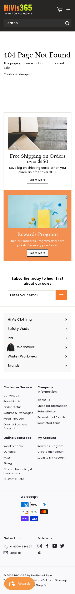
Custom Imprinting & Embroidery (18, 471)
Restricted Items (49, 423)
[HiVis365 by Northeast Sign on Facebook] (47, 546)
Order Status (12, 407)
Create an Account (51, 452)
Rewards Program (50, 446)
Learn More (37, 180)
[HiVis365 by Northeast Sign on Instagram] (40, 546)
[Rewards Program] (37, 211)
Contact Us (11, 396)
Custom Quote (14, 479)
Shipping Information (52, 406)
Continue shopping (18, 74)
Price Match (12, 401)
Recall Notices (14, 419)
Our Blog (10, 452)
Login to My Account (52, 458)
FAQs (7, 458)
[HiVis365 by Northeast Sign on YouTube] (54, 546)
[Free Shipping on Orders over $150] (37, 133)
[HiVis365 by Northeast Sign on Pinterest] (40, 553)
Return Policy (47, 411)
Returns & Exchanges (18, 413)
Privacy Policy (41, 580)
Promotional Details (51, 417)
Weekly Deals (13, 446)
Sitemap (61, 580)
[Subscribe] (61, 295)
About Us (44, 400)
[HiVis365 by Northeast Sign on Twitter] (62, 546)
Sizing (8, 463)
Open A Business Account (15, 426)
